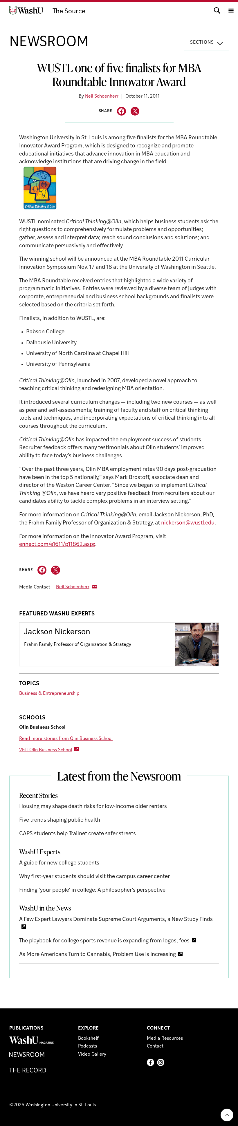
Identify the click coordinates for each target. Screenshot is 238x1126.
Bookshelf (88, 1038)
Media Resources (165, 1038)
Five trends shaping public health (59, 820)
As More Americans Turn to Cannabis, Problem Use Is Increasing (97, 954)
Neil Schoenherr (101, 96)
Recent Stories (38, 795)
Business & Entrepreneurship (49, 693)
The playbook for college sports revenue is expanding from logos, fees (104, 941)
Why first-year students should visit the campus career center (94, 877)
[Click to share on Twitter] (135, 111)
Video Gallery (92, 1054)
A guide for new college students (59, 863)
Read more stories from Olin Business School (66, 738)
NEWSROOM (49, 43)
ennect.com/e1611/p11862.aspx (57, 544)
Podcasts (87, 1046)
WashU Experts (39, 851)
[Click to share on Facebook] (121, 111)
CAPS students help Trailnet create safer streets (77, 834)
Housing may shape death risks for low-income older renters (93, 806)
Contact (155, 1046)
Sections (202, 42)
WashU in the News (45, 908)
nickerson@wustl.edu (187, 523)
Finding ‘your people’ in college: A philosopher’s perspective (92, 890)
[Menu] (231, 10)
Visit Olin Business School (45, 750)
